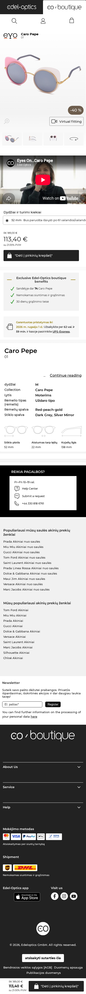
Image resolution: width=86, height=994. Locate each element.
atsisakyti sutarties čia (43, 958)
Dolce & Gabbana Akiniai (21, 631)
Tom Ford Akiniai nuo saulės (24, 557)
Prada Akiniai (13, 620)
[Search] (14, 21)
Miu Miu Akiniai (14, 615)
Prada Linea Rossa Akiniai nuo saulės (31, 568)
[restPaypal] (29, 836)
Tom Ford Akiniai (15, 610)
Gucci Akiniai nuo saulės (21, 552)
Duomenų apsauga (68, 967)
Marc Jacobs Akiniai (18, 647)
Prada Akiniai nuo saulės (21, 541)
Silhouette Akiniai (16, 652)
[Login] (43, 21)
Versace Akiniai (14, 636)
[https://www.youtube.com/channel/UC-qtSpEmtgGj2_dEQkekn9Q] (73, 896)
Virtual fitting (70, 121)
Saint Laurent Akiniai (18, 642)
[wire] (54, 836)
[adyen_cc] (6, 836)
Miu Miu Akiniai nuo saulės (23, 547)
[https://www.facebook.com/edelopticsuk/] (54, 896)
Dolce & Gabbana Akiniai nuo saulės (30, 573)
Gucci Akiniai (13, 626)
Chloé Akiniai (13, 658)
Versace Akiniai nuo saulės (23, 584)
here (34, 716)
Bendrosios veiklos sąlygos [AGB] (27, 967)
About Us (10, 767)
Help (6, 807)
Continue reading (66, 375)
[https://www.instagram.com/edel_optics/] (64, 896)
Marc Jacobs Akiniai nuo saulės (26, 589)
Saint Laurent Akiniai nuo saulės (27, 563)
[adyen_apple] (41, 836)
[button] (21, 7)
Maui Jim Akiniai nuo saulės (24, 579)
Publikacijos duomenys (43, 972)
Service (9, 787)
